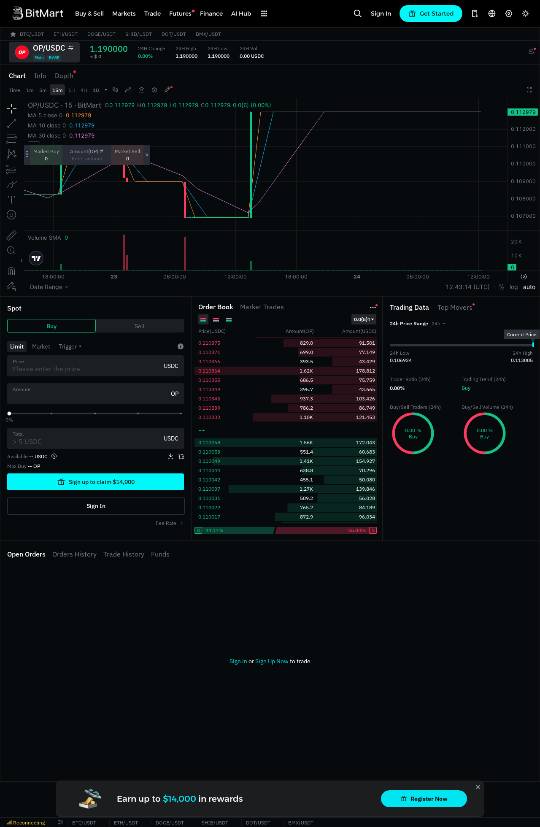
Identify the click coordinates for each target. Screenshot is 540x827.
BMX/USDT (300, 822)
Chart (17, 75)
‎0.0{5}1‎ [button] (362, 319)
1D (96, 90)
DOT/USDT (258, 822)
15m (57, 90)
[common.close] (478, 786)
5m (42, 90)
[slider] (9, 413)
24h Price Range (409, 323)
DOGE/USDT (170, 822)
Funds (160, 554)
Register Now (429, 799)
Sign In (381, 13)
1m (29, 90)
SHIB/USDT (215, 822)
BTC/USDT (84, 822)
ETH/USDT (126, 822)
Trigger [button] (68, 346)
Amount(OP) (84, 151)
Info (40, 75)
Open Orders (26, 554)
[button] (438, 323)
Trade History (123, 554)
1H (71, 90)
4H (84, 90)
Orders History (74, 554)
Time (14, 90)
